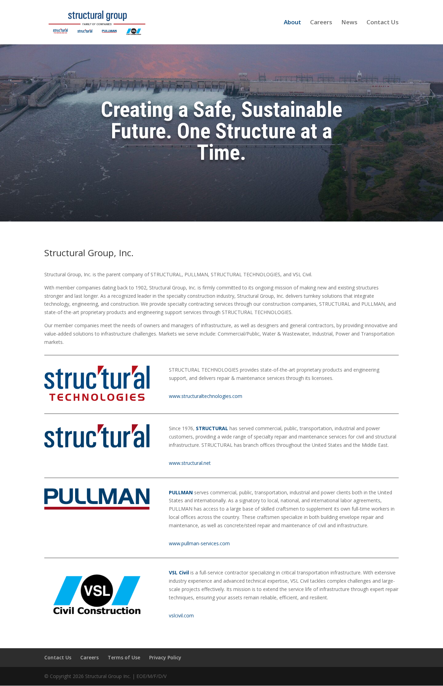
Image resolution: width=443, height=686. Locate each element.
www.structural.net (190, 463)
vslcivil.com (181, 615)
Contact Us (383, 23)
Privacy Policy (165, 657)
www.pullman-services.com (199, 543)
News (349, 23)
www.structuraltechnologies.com (205, 396)
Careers (321, 23)
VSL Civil (179, 572)
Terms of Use (124, 657)
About (292, 23)
